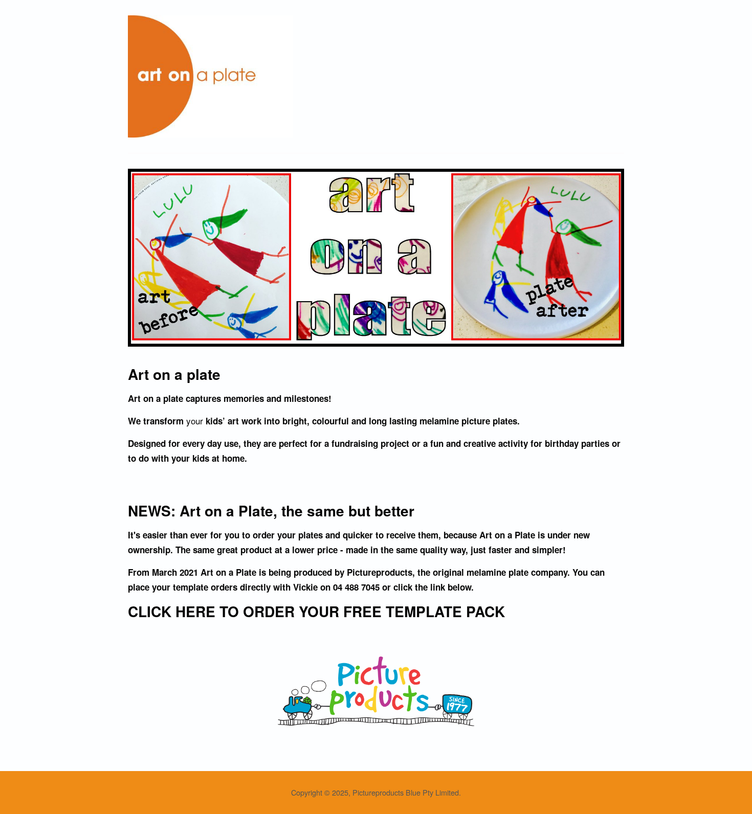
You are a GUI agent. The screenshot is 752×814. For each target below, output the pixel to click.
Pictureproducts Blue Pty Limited (405, 792)
